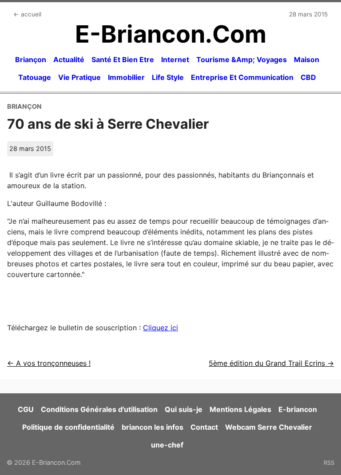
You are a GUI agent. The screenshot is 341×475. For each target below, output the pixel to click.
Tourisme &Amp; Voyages (241, 59)
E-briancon (297, 409)
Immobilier (126, 77)
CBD (308, 77)
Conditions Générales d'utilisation (99, 409)
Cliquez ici (160, 327)
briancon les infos (152, 427)
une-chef (167, 444)
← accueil (27, 14)
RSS (329, 462)
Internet (175, 59)
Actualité (68, 59)
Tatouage (34, 77)
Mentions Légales (240, 409)
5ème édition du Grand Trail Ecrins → (271, 363)
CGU (26, 409)
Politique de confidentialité (68, 427)
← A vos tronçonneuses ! (49, 363)
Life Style (168, 77)
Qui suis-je (183, 409)
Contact (204, 427)
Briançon (30, 59)
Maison (306, 59)
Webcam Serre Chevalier (268, 427)
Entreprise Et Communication (242, 77)
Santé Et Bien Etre (122, 59)
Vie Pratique (79, 77)
